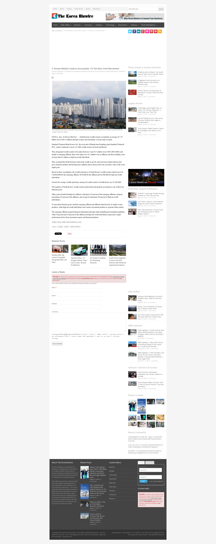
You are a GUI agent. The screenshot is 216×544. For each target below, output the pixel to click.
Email (54, 295)
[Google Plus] (143, 31)
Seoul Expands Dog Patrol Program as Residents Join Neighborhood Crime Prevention (145, 452)
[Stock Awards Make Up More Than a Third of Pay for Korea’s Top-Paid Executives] (132, 383)
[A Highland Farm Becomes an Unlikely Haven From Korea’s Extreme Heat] (132, 81)
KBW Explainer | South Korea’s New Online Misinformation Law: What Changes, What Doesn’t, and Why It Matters (151, 333)
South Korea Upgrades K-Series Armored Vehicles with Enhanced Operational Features (117, 261)
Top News (122, 71)
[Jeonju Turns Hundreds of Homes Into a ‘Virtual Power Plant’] (132, 308)
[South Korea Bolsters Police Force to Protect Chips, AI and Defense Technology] (160, 424)
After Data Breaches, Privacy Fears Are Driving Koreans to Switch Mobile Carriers (150, 212)
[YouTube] (151, 31)
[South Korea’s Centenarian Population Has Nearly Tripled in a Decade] (132, 374)
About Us (112, 499)
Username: (142, 467)
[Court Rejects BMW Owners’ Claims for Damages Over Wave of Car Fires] (132, 130)
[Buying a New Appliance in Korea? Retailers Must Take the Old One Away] (132, 297)
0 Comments (152, 76)
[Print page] (89, 77)
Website (54, 304)
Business (77, 25)
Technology (110, 25)
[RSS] (160, 31)
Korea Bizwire (75, 71)
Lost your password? (156, 481)
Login (141, 463)
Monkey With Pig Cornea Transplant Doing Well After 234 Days (59, 258)
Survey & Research (112, 71)
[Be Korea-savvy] (73, 16)
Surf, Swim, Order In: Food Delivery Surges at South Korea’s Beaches (150, 202)
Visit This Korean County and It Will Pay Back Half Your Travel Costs (150, 316)
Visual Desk (122, 25)
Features (134, 25)
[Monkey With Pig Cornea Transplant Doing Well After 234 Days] (60, 249)
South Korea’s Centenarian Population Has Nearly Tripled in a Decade (150, 374)
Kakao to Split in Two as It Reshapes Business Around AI (97, 504)
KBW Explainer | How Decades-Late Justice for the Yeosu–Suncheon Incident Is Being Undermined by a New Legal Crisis (151, 356)
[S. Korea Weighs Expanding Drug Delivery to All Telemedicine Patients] (132, 424)
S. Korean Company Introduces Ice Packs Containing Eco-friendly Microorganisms (145, 446)
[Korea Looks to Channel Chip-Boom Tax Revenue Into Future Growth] (160, 401)
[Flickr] (147, 31)
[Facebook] (134, 31)
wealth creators (75, 227)
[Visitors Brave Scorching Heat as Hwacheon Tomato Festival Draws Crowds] (132, 92)
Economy (88, 25)
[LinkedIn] (138, 31)
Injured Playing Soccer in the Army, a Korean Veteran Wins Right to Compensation (150, 120)
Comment (55, 312)
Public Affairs (65, 25)
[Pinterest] (156, 31)
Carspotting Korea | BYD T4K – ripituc (140, 437)
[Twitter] (130, 31)
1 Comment (154, 361)
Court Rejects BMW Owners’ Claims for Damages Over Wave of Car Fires (151, 130)
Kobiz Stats (112, 487)
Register (150, 463)
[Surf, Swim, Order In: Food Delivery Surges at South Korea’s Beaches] (132, 203)
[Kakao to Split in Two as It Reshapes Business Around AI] (151, 401)
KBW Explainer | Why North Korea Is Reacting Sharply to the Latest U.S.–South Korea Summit (150, 344)
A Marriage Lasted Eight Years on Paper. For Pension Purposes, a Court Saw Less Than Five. (150, 110)
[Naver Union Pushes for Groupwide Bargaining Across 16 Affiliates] (151, 425)
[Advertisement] (89, 49)
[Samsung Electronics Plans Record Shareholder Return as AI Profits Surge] (141, 417)
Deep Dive (112, 483)
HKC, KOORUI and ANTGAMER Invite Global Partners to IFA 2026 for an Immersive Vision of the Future (98, 489)
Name (54, 287)
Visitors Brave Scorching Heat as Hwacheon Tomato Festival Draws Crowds (150, 92)
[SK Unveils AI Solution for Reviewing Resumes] (98, 250)
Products (112, 491)
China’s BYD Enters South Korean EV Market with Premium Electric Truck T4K (145, 439)
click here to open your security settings (150, 498)
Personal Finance (100, 71)
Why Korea (96, 9)
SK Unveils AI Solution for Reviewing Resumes (98, 260)
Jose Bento (131, 451)
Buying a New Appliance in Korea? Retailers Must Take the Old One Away (150, 298)
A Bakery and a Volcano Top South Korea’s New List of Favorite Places (151, 73)
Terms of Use (78, 9)
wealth (66, 227)
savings (60, 227)
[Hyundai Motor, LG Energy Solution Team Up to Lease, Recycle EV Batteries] (79, 250)
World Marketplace (148, 25)
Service (88, 9)
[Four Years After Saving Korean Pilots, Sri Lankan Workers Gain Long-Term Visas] (132, 418)
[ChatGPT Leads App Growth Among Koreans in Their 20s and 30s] (132, 195)
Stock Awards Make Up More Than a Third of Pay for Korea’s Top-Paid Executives (150, 384)
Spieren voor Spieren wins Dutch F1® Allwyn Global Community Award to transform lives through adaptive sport (98, 472)
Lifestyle (99, 25)
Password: (142, 474)
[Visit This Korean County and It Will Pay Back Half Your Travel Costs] (132, 316)
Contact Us (112, 495)
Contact (69, 9)
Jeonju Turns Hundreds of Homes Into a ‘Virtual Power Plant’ (150, 307)
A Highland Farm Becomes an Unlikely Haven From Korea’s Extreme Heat (148, 82)
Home (55, 9)
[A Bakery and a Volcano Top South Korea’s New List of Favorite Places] (132, 74)
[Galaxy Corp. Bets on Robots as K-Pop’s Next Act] (151, 417)
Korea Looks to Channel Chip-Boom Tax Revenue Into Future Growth (97, 517)
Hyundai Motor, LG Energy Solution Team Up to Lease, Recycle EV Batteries (79, 261)
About (62, 9)
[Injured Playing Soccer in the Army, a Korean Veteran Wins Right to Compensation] (132, 119)
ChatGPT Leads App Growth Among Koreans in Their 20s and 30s (151, 194)
